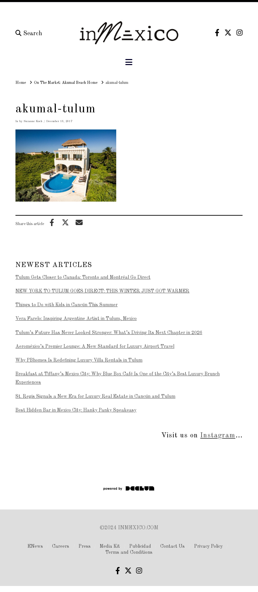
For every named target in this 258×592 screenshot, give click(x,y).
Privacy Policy (208, 546)
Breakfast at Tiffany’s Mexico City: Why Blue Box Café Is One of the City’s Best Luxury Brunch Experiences (117, 378)
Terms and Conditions (129, 552)
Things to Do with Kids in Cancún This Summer (66, 305)
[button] (128, 62)
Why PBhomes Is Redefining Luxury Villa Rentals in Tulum (78, 360)
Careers (60, 546)
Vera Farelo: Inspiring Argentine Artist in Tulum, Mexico (76, 318)
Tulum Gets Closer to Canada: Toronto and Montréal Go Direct (82, 277)
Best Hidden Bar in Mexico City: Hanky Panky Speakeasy (75, 410)
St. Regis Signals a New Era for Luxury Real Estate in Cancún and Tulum (95, 396)
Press (85, 546)
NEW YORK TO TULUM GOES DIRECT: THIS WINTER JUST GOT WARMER (102, 291)
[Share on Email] (79, 222)
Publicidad (140, 546)
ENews (35, 546)
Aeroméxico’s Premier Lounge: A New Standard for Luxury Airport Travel (94, 346)
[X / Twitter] (227, 32)
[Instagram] (239, 32)
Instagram (217, 435)
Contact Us (172, 546)
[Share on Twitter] (65, 222)
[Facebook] (217, 32)
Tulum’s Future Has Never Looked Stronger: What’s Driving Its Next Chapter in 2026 (108, 332)
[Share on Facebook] (52, 222)
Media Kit (110, 546)
